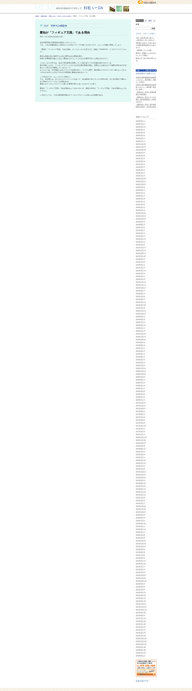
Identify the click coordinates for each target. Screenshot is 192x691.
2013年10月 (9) (141, 546)
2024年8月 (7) (140, 190)
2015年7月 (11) (141, 486)
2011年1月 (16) (141, 635)
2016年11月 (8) (141, 440)
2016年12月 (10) (141, 437)
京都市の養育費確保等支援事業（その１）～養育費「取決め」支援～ (146, 87)
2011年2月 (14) (141, 633)
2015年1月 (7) (140, 503)
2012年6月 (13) (141, 592)
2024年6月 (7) (140, 196)
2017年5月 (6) (140, 423)
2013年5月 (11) (141, 561)
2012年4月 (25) (141, 598)
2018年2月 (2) (140, 397)
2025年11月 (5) (141, 147)
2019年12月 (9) (141, 334)
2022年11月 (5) (141, 250)
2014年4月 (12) (141, 529)
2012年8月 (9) (140, 587)
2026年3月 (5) (140, 135)
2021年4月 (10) (141, 305)
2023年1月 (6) (140, 244)
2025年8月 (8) (140, 155)
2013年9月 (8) (140, 549)
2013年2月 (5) (140, 569)
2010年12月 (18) (141, 638)
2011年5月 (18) (141, 624)
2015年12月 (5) (141, 472)
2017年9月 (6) (140, 411)
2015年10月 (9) (141, 477)
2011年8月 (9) (140, 615)
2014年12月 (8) (141, 506)
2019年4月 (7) (140, 357)
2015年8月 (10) (141, 483)
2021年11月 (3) (141, 285)
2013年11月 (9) (141, 543)
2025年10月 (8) (141, 150)
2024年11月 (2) (141, 181)
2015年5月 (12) (141, 492)
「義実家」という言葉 (143, 50)
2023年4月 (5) (140, 236)
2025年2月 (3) (140, 173)
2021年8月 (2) (140, 293)
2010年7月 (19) (141, 653)
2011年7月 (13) (141, 618)
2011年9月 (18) (141, 612)
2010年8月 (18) (141, 650)
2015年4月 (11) (141, 495)
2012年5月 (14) (141, 595)
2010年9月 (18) (141, 647)
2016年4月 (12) (141, 460)
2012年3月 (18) (141, 601)
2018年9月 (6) (140, 377)
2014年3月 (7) (140, 532)
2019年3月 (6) (140, 359)
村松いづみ (96, 8)
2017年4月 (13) (141, 426)
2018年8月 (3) (140, 380)
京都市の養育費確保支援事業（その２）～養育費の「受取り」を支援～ (146, 80)
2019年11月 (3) (141, 336)
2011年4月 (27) (141, 627)
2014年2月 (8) (140, 535)
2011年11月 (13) (141, 607)
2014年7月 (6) (140, 520)
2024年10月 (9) (141, 184)
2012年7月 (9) (140, 589)
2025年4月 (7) (140, 167)
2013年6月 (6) (140, 558)
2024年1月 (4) (140, 210)
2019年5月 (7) (140, 354)
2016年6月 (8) (140, 454)
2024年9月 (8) (140, 187)
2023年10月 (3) (141, 219)
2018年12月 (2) (141, 368)
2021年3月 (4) (140, 308)
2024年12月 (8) (141, 178)
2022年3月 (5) (140, 273)
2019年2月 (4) (140, 362)
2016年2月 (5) (140, 466)
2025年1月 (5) (140, 176)
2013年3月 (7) (140, 566)
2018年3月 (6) (140, 394)
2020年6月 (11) (141, 325)
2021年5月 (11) (141, 302)
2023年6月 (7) (140, 230)
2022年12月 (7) (141, 247)
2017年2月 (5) (140, 431)
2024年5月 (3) (140, 199)
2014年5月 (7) (140, 526)
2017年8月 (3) (140, 414)
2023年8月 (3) (140, 224)
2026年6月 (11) (141, 127)
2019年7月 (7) (140, 348)
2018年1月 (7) (140, 400)
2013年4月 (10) (141, 564)
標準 (150, 21)
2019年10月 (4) (141, 339)
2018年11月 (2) (141, 371)
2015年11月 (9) (141, 474)
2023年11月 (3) (141, 216)
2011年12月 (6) (141, 604)
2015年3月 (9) (140, 497)
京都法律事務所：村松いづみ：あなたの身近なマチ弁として (147, 2)
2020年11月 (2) (141, 311)
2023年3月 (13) (141, 239)
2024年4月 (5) (140, 201)
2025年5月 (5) (140, 164)
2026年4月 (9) (140, 132)
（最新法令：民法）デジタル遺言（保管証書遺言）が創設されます (146, 99)
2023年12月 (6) (141, 213)
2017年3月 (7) (140, 428)
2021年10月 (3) (141, 288)
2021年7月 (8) (140, 296)
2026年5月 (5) (140, 130)
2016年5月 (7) (140, 457)
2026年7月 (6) (140, 124)
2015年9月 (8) (140, 480)
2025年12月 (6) (141, 144)
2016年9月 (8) (140, 446)
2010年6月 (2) (140, 656)
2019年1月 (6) (140, 365)
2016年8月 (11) (141, 449)
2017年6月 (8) (140, 420)
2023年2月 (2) (140, 242)
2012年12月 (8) (141, 575)
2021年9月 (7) (140, 290)
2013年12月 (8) (141, 541)
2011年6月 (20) (141, 621)
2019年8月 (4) (140, 345)
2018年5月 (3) (140, 388)
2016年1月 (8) (140, 469)
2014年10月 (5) (141, 512)
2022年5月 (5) (140, 267)
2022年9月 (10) (141, 256)
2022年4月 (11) (141, 270)
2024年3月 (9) (140, 204)
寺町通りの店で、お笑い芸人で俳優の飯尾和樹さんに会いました (146, 45)
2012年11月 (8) (141, 578)
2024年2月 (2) (140, 207)
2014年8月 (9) (140, 518)
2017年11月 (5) (141, 405)
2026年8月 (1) (140, 121)
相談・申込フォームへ (146, 668)
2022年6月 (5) (140, 265)
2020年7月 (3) (140, 322)
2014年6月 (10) (141, 523)
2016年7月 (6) (140, 451)
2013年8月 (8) (140, 552)
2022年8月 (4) (140, 259)
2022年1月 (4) (140, 279)
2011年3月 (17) (141, 630)
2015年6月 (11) (141, 489)
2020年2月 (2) (140, 328)
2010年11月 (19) (141, 641)
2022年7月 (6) (140, 262)
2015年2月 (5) (140, 500)
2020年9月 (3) (140, 316)
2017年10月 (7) (141, 408)
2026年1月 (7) (140, 141)
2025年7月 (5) (140, 158)
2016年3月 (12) (141, 463)
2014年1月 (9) (140, 538)
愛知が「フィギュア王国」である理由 (65, 32)
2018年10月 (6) (141, 374)
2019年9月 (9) (140, 342)
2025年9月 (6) (140, 153)
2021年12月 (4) (141, 282)
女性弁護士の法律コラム (146, 73)
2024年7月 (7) (140, 193)
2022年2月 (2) (140, 276)
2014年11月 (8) (141, 509)
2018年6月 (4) (140, 385)
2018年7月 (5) (140, 382)
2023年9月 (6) (140, 221)
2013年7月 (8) (140, 555)
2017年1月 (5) (140, 434)
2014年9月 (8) (140, 515)
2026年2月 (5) (140, 138)
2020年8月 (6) (140, 319)
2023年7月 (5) (140, 227)
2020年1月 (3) (140, 331)
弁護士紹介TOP (142, 681)
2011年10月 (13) (141, 610)
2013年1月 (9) (140, 572)
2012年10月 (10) (141, 581)
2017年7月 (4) (140, 417)
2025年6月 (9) (140, 161)
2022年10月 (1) (141, 253)
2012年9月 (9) (140, 584)
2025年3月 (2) (140, 170)
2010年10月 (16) (141, 644)
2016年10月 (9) (141, 443)
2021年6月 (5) (140, 299)
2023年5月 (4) (140, 233)
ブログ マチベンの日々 (146, 34)
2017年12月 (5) (141, 403)
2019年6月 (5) (140, 351)
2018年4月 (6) (140, 391)
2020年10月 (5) (141, 313)
